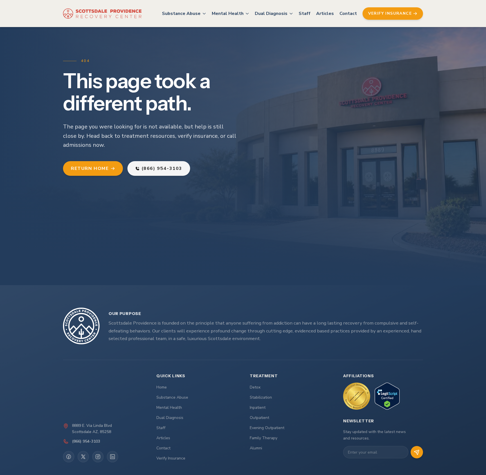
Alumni (256, 448)
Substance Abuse (181, 13)
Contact (348, 13)
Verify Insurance (170, 458)
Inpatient (258, 407)
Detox (255, 387)
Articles (325, 13)
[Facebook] (68, 456)
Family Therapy (263, 438)
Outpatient (259, 417)
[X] (83, 456)
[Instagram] (98, 456)
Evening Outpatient (267, 427)
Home (161, 387)
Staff (304, 13)
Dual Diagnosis (271, 13)
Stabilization (261, 397)
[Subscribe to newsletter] (417, 452)
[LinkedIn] (112, 456)
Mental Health (228, 13)
